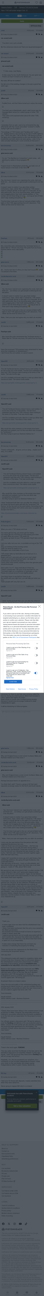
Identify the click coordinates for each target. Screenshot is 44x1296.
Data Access (22, 689)
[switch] (36, 648)
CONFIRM (13, 682)
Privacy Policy (33, 689)
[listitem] (22, 643)
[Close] (40, 607)
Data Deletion (10, 689)
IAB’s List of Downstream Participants (24, 637)
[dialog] (22, 648)
